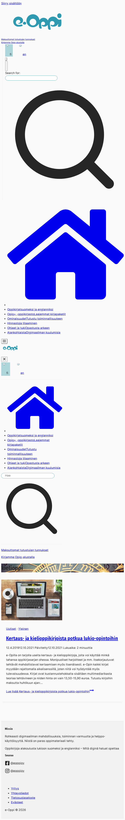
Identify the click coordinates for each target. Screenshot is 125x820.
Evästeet (17, 802)
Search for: (12, 73)
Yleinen (23, 629)
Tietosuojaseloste (23, 798)
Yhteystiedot (20, 793)
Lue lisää (48, 691)
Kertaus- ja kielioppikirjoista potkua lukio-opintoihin (62, 638)
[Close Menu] (4, 359)
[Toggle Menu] (4, 341)
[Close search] (6, 66)
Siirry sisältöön (11, 3)
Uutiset (11, 629)
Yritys (15, 788)
